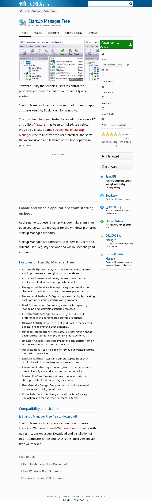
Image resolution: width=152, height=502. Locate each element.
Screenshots (53, 32)
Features (38, 32)
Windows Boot (49, 11)
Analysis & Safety (73, 32)
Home (25, 32)
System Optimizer (32, 11)
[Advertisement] (58, 179)
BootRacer (112, 195)
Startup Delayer (115, 221)
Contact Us (87, 496)
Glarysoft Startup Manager (115, 256)
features (41, 124)
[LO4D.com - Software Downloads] (21, 11)
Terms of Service (71, 496)
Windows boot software (73, 428)
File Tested (112, 156)
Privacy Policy (53, 496)
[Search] (131, 4)
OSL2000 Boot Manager (114, 237)
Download (93, 32)
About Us (100, 496)
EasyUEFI (111, 177)
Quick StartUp (114, 207)
